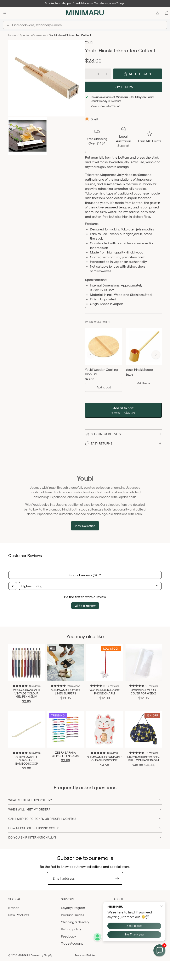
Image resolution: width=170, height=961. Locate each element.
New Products (18, 915)
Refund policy (71, 929)
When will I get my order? (29, 809)
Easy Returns (101, 443)
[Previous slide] (12, 662)
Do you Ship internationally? (32, 837)
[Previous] (91, 354)
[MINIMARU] (84, 13)
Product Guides (72, 915)
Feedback (68, 936)
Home (12, 35)
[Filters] (12, 586)
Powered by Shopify (41, 955)
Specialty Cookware (33, 35)
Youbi (89, 42)
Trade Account (72, 943)
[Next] (156, 354)
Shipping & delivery (75, 922)
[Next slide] (40, 662)
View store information (105, 106)
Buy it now (123, 87)
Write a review (85, 605)
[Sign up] (117, 878)
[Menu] (5, 13)
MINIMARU (24, 955)
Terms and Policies (85, 955)
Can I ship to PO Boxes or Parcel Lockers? (42, 818)
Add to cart (104, 387)
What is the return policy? (30, 800)
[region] (123, 363)
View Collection (85, 526)
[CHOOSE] (38, 674)
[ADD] (116, 674)
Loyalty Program (73, 908)
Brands (13, 908)
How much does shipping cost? (33, 828)
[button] (159, 950)
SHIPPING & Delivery (106, 434)
